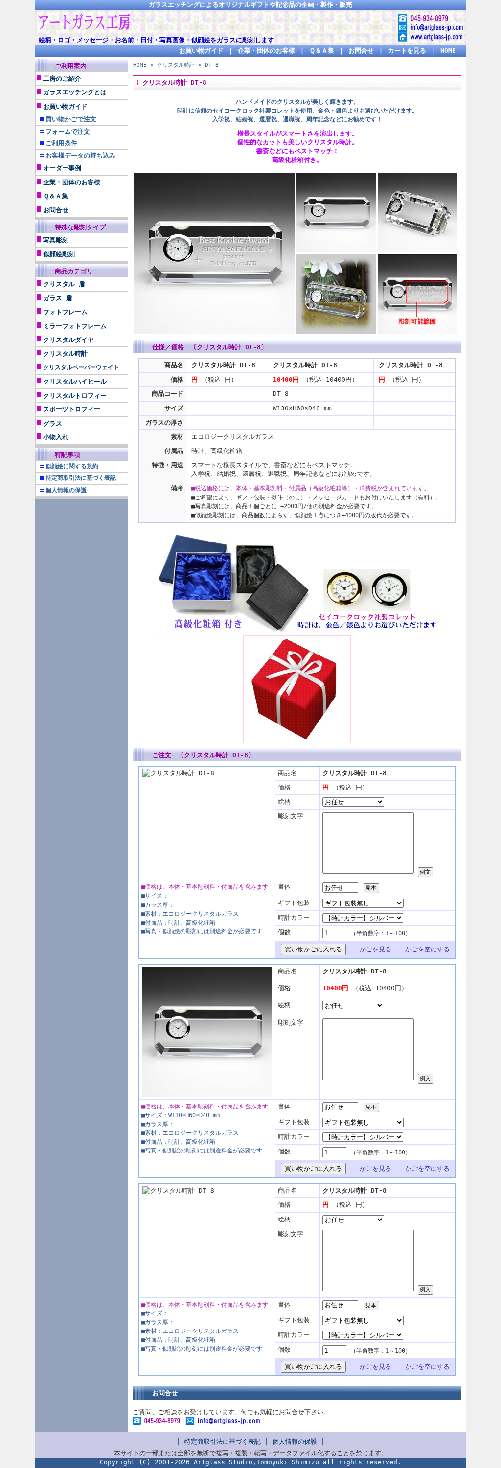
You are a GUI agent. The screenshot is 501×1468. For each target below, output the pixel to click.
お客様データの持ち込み (80, 155)
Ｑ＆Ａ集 (321, 50)
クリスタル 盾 (64, 284)
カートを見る (407, 50)
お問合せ (361, 50)
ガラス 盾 (57, 298)
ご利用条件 (61, 143)
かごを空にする (427, 949)
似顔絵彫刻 (59, 254)
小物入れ (55, 437)
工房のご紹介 (62, 78)
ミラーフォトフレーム (75, 326)
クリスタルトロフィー (75, 395)
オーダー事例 (62, 168)
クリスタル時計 (65, 353)
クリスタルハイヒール (75, 381)
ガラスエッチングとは (75, 92)
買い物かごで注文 (71, 119)
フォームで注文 (68, 131)
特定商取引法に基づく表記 (222, 1441)
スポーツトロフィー (71, 409)
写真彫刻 (55, 240)
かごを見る (375, 949)
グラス (52, 423)
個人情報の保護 (295, 1441)
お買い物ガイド (201, 50)
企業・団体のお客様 (266, 50)
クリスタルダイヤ (68, 339)
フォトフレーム (65, 312)
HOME (448, 50)
